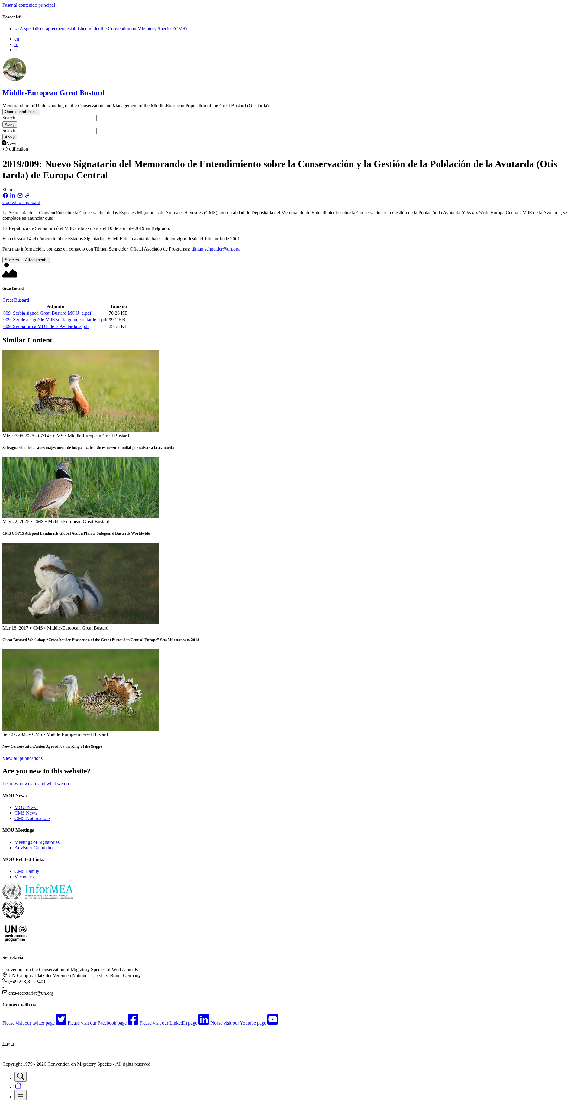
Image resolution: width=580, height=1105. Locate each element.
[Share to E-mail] (20, 196)
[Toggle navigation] (20, 1077)
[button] (290, 199)
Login (8, 1043)
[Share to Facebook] (6, 196)
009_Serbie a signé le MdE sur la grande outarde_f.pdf (55, 319)
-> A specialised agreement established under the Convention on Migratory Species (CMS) (100, 28)
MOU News (26, 807)
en (16, 38)
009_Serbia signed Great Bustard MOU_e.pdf (47, 313)
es (16, 49)
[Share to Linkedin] (13, 196)
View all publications (22, 758)
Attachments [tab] (36, 260)
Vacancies (24, 876)
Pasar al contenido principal (28, 5)
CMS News (25, 812)
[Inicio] (14, 80)
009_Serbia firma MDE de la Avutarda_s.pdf (46, 326)
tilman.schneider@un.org (216, 248)
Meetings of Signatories (37, 842)
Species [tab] (12, 260)
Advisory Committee (34, 847)
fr (16, 44)
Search (8, 117)
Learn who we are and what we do (35, 783)
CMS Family (26, 871)
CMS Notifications (32, 818)
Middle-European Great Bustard (53, 93)
